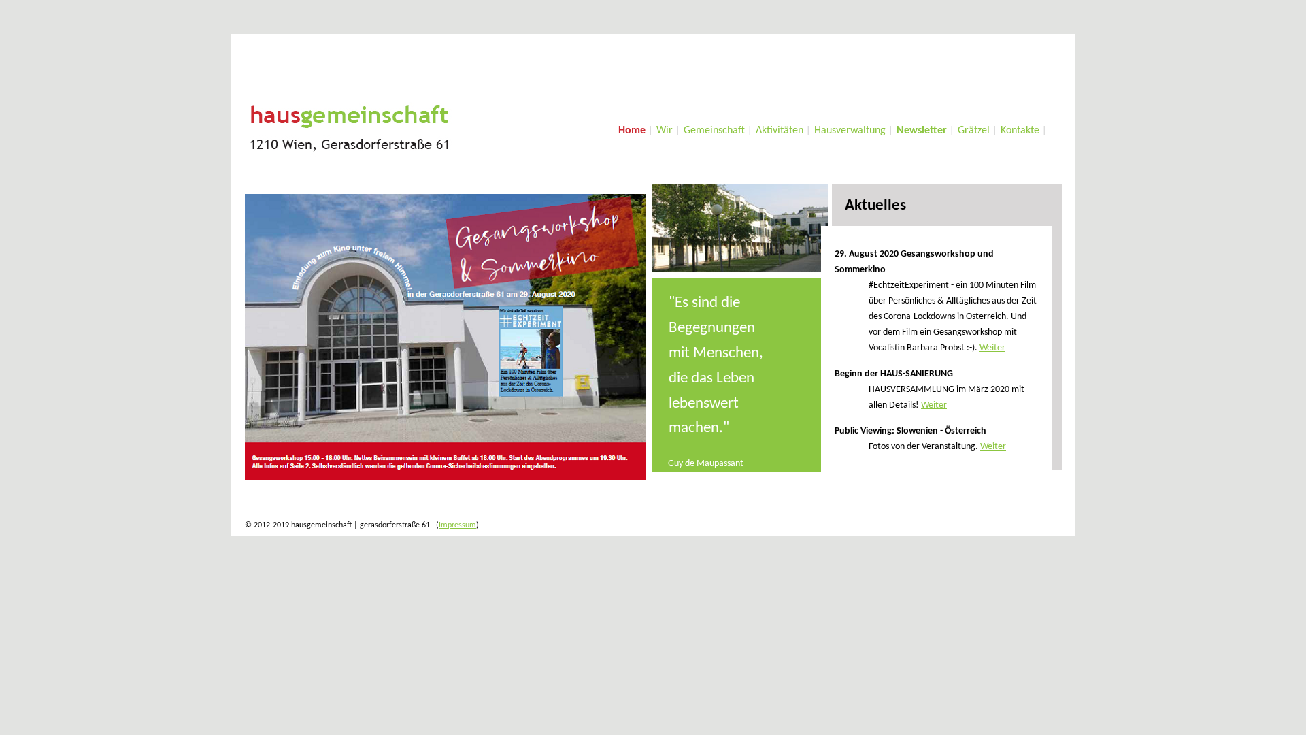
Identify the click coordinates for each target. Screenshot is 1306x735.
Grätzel (974, 130)
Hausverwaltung (850, 130)
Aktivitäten (779, 130)
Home (632, 130)
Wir (664, 130)
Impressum (457, 525)
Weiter (992, 348)
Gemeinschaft (714, 130)
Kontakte (1020, 130)
